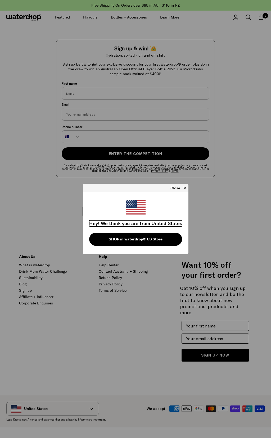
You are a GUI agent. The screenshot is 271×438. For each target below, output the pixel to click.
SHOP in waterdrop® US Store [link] (135, 239)
